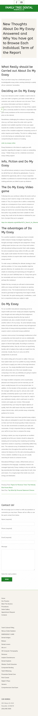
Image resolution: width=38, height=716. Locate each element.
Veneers (4, 684)
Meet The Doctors (7, 604)
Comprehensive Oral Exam (9, 687)
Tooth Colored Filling (7, 627)
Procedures (5, 606)
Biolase (3, 641)
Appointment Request (8, 612)
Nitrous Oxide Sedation (8, 631)
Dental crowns (5, 644)
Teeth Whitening (6, 671)
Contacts (4, 615)
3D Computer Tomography (9, 651)
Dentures (4, 654)
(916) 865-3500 (6, 708)
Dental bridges (5, 637)
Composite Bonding (7, 667)
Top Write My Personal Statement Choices (21, 490)
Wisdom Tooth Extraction (9, 664)
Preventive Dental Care (8, 674)
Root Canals (5, 677)
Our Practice (5, 601)
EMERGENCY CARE (7, 634)
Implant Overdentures (8, 657)
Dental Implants (6, 661)
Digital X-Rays (5, 681)
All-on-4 (3, 647)
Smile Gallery (5, 609)
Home (3, 598)
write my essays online (8, 143)
